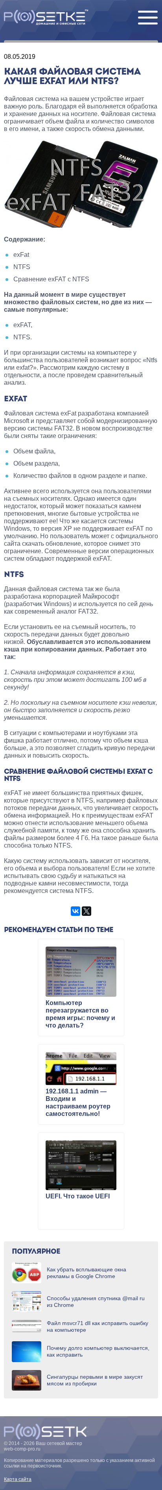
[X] (86, 911)
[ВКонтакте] (75, 911)
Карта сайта (17, 1479)
